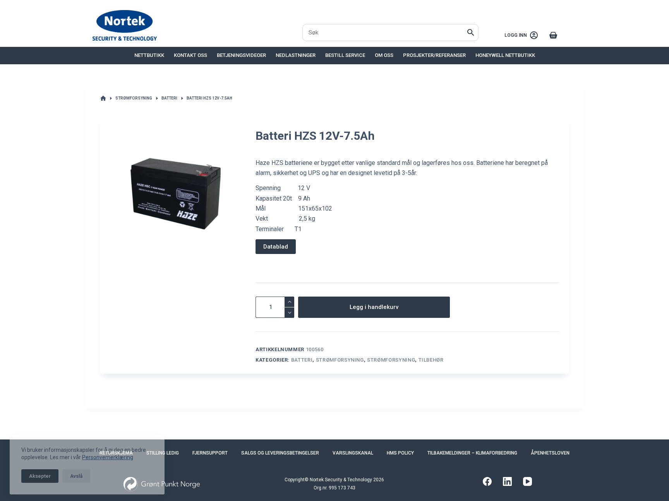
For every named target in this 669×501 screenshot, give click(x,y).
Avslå (76, 473)
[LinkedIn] (507, 481)
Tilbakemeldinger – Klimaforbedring (472, 453)
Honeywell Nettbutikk (505, 55)
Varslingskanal (353, 453)
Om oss (384, 55)
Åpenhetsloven (550, 453)
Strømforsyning (340, 360)
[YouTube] (527, 481)
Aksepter (40, 473)
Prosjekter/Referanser (434, 55)
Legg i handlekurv (374, 307)
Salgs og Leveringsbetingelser (280, 453)
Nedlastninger (296, 55)
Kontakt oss (190, 55)
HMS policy (400, 453)
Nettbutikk (149, 55)
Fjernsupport (210, 453)
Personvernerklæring (107, 454)
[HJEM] (103, 98)
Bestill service (345, 55)
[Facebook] (487, 481)
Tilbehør (431, 360)
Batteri (302, 360)
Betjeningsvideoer (241, 55)
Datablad (275, 246)
